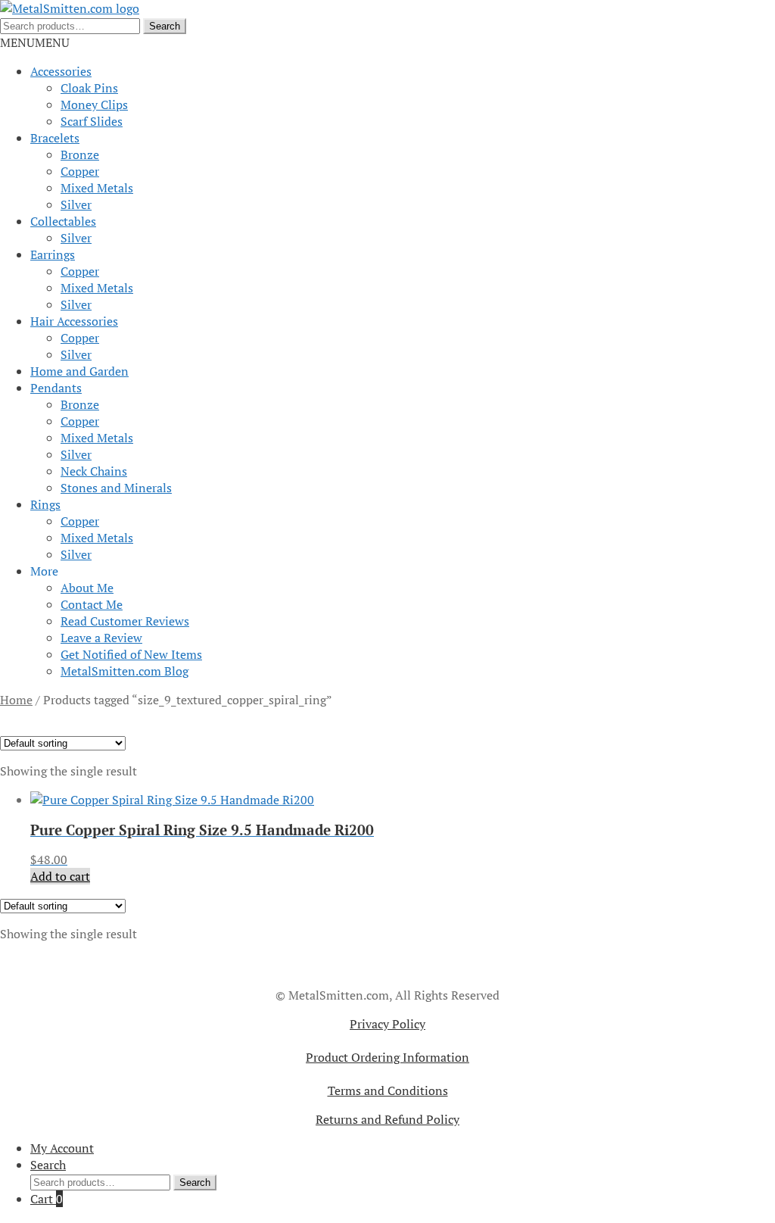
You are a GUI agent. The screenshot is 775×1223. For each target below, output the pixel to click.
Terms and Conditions (388, 1090)
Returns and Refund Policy (387, 1119)
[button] (35, 42)
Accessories (61, 71)
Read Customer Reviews (125, 621)
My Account (62, 1148)
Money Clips (94, 104)
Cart (46, 1198)
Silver (76, 204)
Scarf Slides (92, 121)
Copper (80, 171)
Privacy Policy (387, 1024)
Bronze (80, 154)
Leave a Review (101, 637)
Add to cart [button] (60, 876)
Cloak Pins (89, 88)
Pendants (56, 387)
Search (164, 26)
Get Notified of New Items (131, 654)
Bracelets (54, 137)
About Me (87, 587)
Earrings (52, 254)
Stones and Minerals (116, 487)
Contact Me (92, 604)
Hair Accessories (74, 321)
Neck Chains (94, 471)
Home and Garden (79, 371)
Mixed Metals (97, 187)
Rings (45, 504)
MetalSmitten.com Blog (124, 671)
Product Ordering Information (387, 1057)
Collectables (63, 221)
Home (16, 699)
